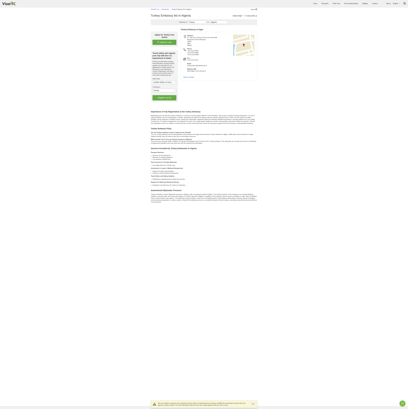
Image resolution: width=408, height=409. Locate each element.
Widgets (365, 3)
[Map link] (243, 45)
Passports (325, 3)
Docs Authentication (351, 3)
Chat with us (252, 16)
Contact (375, 3)
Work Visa (336, 3)
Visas (315, 3)
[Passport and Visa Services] (9, 4)
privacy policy (223, 405)
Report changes (188, 77)
